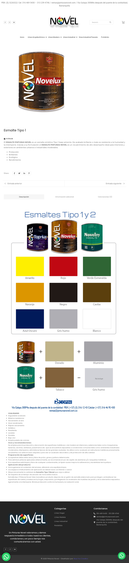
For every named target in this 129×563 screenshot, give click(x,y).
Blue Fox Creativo (81, 558)
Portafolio (105, 37)
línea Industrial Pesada (88, 37)
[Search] (110, 22)
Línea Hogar (59, 513)
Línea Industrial (69, 37)
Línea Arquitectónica (36, 37)
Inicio (22, 37)
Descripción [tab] (24, 197)
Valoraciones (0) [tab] (105, 197)
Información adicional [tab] (64, 197)
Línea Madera (54, 37)
